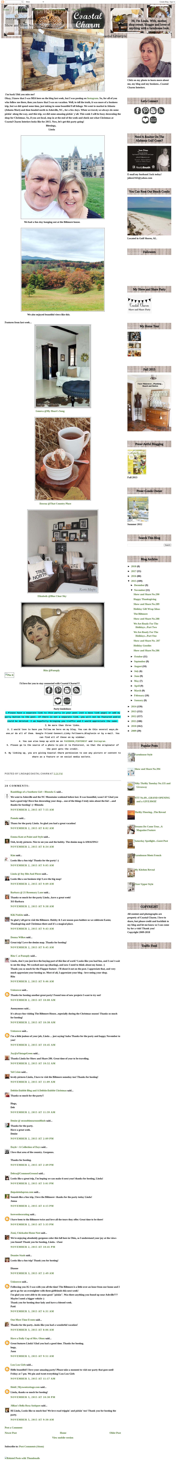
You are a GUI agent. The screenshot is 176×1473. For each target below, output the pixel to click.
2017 (134, 571)
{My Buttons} (78, 9)
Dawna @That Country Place (54, 503)
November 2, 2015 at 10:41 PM (33, 1247)
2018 (134, 566)
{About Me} (21, 9)
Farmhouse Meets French (148, 855)
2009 (134, 730)
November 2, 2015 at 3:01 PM (32, 1183)
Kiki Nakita (17, 914)
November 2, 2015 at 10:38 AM (33, 1022)
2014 (134, 706)
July (136, 671)
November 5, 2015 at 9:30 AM (32, 1419)
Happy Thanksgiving (145, 599)
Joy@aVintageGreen (22, 1053)
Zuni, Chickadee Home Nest (25, 1233)
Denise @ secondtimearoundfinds (28, 1120)
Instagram (92, 98)
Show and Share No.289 (146, 604)
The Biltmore (141, 613)
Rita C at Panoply (20, 955)
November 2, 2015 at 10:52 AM (33, 1063)
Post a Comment (13, 1427)
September (140, 661)
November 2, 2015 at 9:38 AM (32, 906)
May (137, 681)
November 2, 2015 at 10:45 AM (33, 1045)
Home (6, 9)
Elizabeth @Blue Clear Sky (52, 596)
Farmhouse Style (143, 754)
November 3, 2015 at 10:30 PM (33, 1397)
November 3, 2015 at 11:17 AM (33, 1378)
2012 (134, 716)
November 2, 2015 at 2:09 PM (32, 1138)
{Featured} (38, 9)
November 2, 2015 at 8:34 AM (32, 846)
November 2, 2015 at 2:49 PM (32, 1165)
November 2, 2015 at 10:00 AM (33, 1000)
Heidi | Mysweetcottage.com (25, 1387)
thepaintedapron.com (22, 1192)
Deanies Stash (18, 1255)
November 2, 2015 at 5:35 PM (32, 1224)
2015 (134, 581)
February (139, 695)
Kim (13, 855)
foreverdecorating (20, 1214)
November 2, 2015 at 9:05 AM (32, 865)
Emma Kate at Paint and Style (27, 836)
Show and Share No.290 (146, 594)
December (139, 585)
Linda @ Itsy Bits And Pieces (26, 873)
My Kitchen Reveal (145, 869)
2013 (134, 711)
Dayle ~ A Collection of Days (26, 1147)
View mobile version (62, 1437)
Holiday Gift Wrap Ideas (147, 609)
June (137, 676)
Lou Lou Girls (18, 1364)
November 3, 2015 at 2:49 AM (32, 1273)
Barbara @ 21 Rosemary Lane (27, 892)
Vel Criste (16, 1072)
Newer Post (11, 1432)
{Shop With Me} (57, 9)
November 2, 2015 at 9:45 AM (32, 947)
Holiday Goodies (142, 645)
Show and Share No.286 (22, 25)
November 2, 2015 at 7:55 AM (32, 809)
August (138, 666)
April (137, 685)
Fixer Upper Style (144, 884)
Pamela (14, 818)
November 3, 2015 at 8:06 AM (32, 1329)
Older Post (115, 1432)
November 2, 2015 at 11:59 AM (33, 1112)
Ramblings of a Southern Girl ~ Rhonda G (33, 791)
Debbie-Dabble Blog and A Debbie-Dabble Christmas (39, 1090)
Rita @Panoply (51, 670)
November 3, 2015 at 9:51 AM (32, 1356)
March (138, 690)
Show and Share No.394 (147, 769)
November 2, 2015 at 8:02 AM (32, 828)
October (138, 656)
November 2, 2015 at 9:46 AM (32, 981)
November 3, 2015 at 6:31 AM (32, 1311)
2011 (134, 721)
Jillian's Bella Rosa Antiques (25, 1405)
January (139, 700)
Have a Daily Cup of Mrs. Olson (28, 1338)
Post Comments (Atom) (31, 1446)
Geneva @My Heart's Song (50, 411)
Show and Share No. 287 (147, 640)
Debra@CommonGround (24, 1173)
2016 (134, 576)
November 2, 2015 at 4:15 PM (32, 1206)
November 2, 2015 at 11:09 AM (33, 1082)
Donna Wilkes (18, 937)
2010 (134, 726)
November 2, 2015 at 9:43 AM (32, 928)
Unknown (16, 990)
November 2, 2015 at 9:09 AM (32, 883)
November (140, 590)
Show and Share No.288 (146, 618)
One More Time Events (23, 1319)
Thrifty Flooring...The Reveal (150, 812)
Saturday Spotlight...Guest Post (151, 841)
